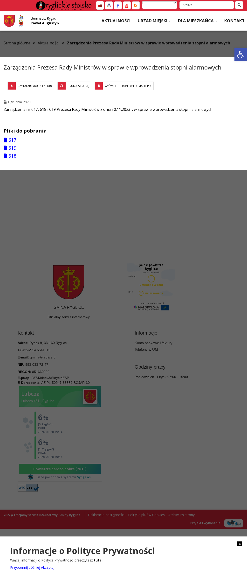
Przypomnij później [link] (25, 567)
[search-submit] (239, 5)
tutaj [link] (98, 560)
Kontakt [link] (234, 20)
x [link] (240, 543)
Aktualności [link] (116, 20)
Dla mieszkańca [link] (196, 20)
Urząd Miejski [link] (153, 20)
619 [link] (11, 148)
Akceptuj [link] (48, 567)
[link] (240, 54)
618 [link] (11, 156)
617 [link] (11, 140)
